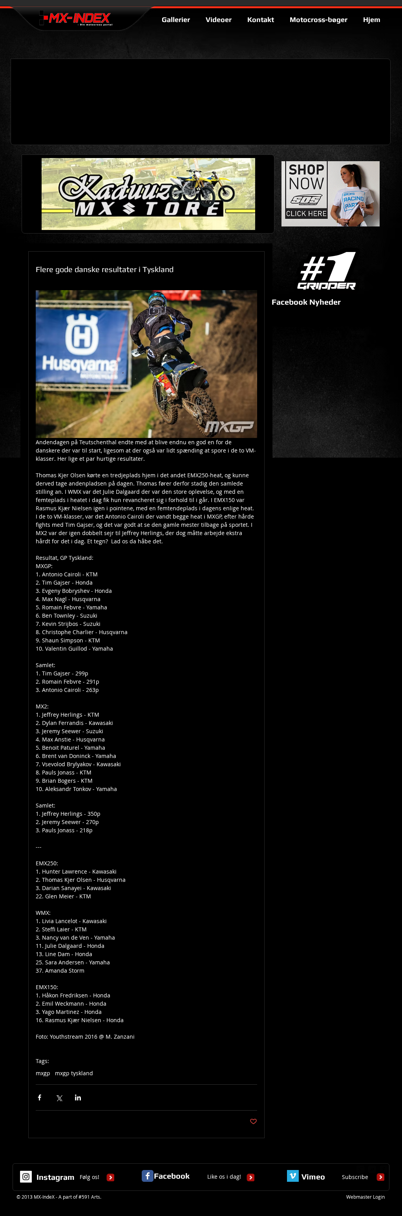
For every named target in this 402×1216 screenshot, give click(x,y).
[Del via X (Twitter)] (58, 1097)
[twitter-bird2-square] (372, 1169)
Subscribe (355, 1177)
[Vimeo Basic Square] (293, 1176)
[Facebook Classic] (147, 1176)
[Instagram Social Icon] (26, 1177)
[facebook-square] (384, 1169)
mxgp (43, 1073)
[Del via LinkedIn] (78, 1097)
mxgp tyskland (74, 1073)
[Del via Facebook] (39, 1097)
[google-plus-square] (360, 1169)
